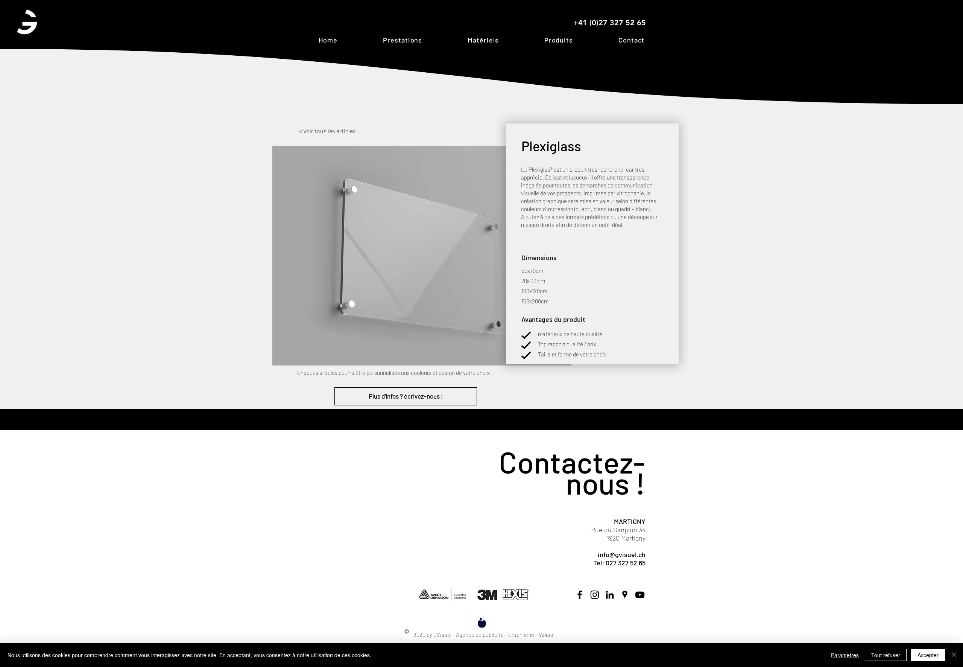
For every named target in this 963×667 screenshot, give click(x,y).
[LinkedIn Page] (609, 594)
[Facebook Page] (579, 594)
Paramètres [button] (845, 655)
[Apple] (482, 622)
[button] (403, 40)
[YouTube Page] (640, 594)
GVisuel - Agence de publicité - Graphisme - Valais (493, 634)
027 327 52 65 (626, 563)
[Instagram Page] (594, 594)
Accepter (928, 655)
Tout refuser (885, 655)
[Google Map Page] (624, 594)
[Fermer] (953, 655)
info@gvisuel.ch (622, 554)
